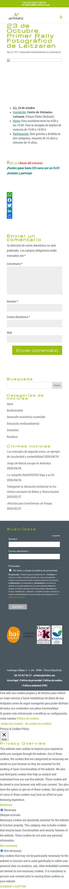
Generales (13, 430)
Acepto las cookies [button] (12, 723)
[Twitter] (34, 205)
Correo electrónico (18, 317)
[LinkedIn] (34, 210)
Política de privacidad (31, 680)
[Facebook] (34, 200)
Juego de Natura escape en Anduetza (29, 463)
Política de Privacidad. (17, 597)
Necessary (10, 810)
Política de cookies (52, 680)
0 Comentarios (54, 52)
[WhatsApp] (34, 194)
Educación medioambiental (33, 52)
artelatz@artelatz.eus (44, 675)
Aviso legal (12, 680)
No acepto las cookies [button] (38, 723)
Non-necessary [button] (8, 845)
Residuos (12, 437)
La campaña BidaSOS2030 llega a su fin (30, 475)
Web (9, 332)
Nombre (12, 301)
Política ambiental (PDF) (35, 685)
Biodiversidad (15, 410)
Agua (10, 404)
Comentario (15, 264)
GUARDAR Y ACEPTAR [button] (13, 886)
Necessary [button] (6, 805)
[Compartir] (34, 216)
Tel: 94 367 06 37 (34, 2)
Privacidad (14, 566)
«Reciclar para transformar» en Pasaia (29, 503)
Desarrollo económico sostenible (26, 417)
